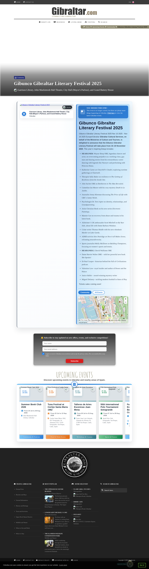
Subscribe (74, 361)
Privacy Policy (44, 560)
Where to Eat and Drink (23, 528)
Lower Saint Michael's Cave (56, 512)
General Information (22, 500)
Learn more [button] (63, 565)
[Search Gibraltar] (102, 490)
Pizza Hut (77, 514)
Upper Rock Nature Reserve (24, 517)
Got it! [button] (142, 565)
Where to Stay (20, 533)
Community (111, 27)
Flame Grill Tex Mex (82, 489)
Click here (111, 113)
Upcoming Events (98, 27)
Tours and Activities (22, 511)
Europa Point (20, 489)
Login (76, 560)
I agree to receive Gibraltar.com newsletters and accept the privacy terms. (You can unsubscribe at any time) (75, 355)
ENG (130, 2)
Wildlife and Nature (21, 522)
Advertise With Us (62, 560)
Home (18, 2)
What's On (45, 22)
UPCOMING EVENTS (74, 375)
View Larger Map (85, 320)
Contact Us (29, 2)
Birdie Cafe (78, 502)
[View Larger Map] (103, 309)
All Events (99, 292)
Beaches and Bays (21, 495)
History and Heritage (22, 506)
